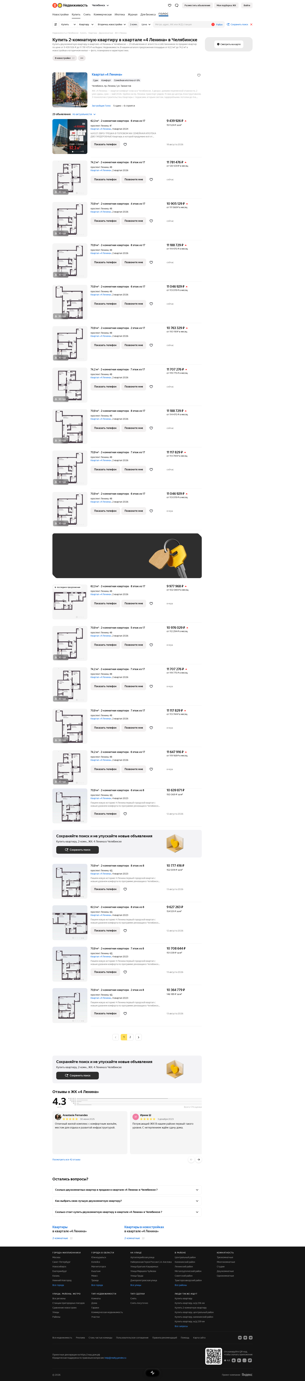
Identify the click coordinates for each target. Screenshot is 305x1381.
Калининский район (185, 1262)
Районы (56, 1317)
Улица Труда (136, 1275)
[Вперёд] (198, 1159)
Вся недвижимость (62, 1337)
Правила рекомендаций (164, 1337)
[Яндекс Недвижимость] (70, 5)
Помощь (185, 1337)
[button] (177, 5)
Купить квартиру (183, 1298)
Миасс (94, 1275)
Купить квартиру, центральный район (194, 1312)
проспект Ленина (99, 125)
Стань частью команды (100, 1337)
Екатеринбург (59, 1271)
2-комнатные (60, 1238)
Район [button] (219, 24)
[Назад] (191, 1159)
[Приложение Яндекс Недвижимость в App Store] (234, 1360)
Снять (133, 1298)
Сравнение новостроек (64, 1307)
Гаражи (95, 1307)
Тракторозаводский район (188, 1280)
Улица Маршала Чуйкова (143, 1271)
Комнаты (96, 1298)
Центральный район (185, 1257)
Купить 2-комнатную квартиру (191, 1307)
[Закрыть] (251, 24)
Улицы (55, 1312)
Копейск (95, 1262)
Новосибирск (59, 1266)
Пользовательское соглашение (132, 1337)
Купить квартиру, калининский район (194, 1317)
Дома (94, 1303)
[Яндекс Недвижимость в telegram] (251, 1338)
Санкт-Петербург (61, 1262)
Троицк (95, 1280)
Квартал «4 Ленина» (101, 129)
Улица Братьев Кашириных (144, 1266)
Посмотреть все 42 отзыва (66, 1159)
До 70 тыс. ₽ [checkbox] (108, 560)
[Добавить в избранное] (199, 75)
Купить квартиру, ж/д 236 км (190, 1303)
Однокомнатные (225, 1275)
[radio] (130, 1037)
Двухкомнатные (225, 1271)
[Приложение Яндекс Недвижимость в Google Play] (239, 1360)
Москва (56, 1257)
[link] (247, 5)
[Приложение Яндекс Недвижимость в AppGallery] (244, 1360)
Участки (95, 1317)
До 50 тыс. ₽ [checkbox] (87, 560)
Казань (56, 1275)
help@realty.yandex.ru (115, 1358)
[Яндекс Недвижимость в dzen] (245, 1338)
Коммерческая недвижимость (107, 1312)
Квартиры (60, 1227)
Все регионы (59, 1298)
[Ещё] (82, 58)
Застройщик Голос (101, 105)
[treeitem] (61, 14)
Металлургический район (188, 1271)
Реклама (80, 1337)
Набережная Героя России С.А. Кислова (151, 1262)
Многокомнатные (226, 1262)
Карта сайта (199, 1337)
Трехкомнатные (225, 1257)
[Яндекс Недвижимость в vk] (240, 1338)
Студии (220, 1266)
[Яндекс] (247, 1374)
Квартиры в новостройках (144, 1227)
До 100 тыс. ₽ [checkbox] (130, 560)
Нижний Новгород (61, 1280)
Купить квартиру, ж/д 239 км (190, 1321)
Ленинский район (184, 1266)
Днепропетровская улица (143, 1280)
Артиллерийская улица (142, 1257)
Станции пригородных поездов (68, 1303)
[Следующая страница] (138, 1037)
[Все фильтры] (55, 24)
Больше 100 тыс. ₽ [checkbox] (70, 569)
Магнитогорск (98, 1266)
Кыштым (95, 1271)
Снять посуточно (139, 1303)
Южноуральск (98, 1257)
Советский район (184, 1275)
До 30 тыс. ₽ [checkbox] (66, 560)
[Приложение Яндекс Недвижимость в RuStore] (250, 1360)
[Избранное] (170, 5)
